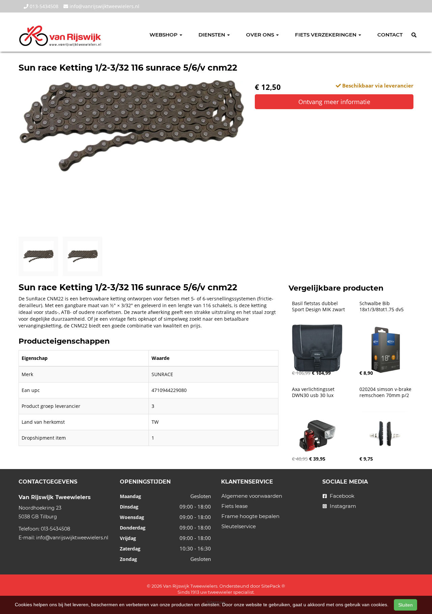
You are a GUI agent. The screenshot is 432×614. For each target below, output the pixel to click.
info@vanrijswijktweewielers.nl (103, 6)
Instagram (342, 506)
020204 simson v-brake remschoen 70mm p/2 (386, 392)
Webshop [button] (164, 34)
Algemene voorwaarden (251, 496)
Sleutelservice (238, 526)
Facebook (341, 496)
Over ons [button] (260, 34)
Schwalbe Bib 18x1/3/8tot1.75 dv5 (381, 306)
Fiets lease (234, 506)
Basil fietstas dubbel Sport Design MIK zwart (318, 306)
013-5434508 (43, 6)
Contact (390, 34)
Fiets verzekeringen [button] (326, 34)
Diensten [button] (212, 34)
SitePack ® (273, 586)
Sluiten (405, 605)
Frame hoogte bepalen (250, 516)
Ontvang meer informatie (334, 102)
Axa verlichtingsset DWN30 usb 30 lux (314, 392)
